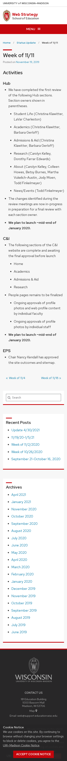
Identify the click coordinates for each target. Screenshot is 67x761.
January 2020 (21, 581)
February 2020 (22, 574)
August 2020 (21, 531)
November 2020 (23, 509)
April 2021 (18, 494)
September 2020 (24, 523)
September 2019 (24, 610)
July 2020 (18, 538)
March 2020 (20, 567)
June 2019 (19, 632)
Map (32, 711)
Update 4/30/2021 (25, 430)
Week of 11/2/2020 (25, 444)
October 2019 (21, 603)
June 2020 (19, 545)
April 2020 (19, 560)
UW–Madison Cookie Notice (21, 745)
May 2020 (19, 552)
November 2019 (23, 596)
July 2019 (18, 625)
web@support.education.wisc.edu (37, 715)
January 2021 (21, 502)
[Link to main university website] (33, 683)
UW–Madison (26, 3)
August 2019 (20, 617)
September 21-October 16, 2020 (35, 459)
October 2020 (22, 516)
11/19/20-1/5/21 (22, 437)
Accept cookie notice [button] (33, 754)
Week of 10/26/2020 (26, 452)
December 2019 (23, 588)
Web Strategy (25, 14)
